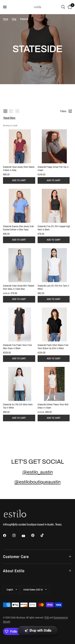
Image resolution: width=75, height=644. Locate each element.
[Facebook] (7, 535)
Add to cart (19, 180)
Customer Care (16, 556)
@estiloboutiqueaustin (37, 481)
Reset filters (9, 118)
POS (46, 617)
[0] (69, 7)
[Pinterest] (35, 535)
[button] (5, 111)
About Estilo (14, 570)
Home (5, 19)
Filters (63, 111)
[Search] (63, 7)
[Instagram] (16, 535)
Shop (14, 19)
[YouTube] (26, 536)
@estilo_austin (37, 472)
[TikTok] (45, 535)
